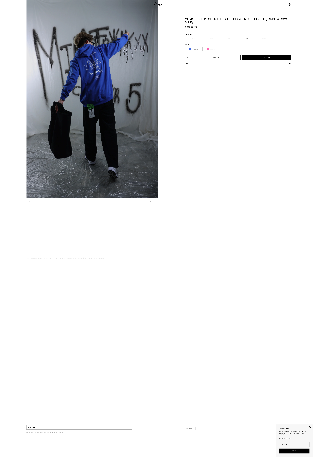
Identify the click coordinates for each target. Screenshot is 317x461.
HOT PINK (212, 49)
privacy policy (288, 438)
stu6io (187, 13)
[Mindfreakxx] (158, 5)
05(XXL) (264, 38)
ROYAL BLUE (195, 49)
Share (186, 63)
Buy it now (266, 57)
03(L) (229, 38)
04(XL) (246, 38)
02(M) (211, 38)
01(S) (193, 38)
